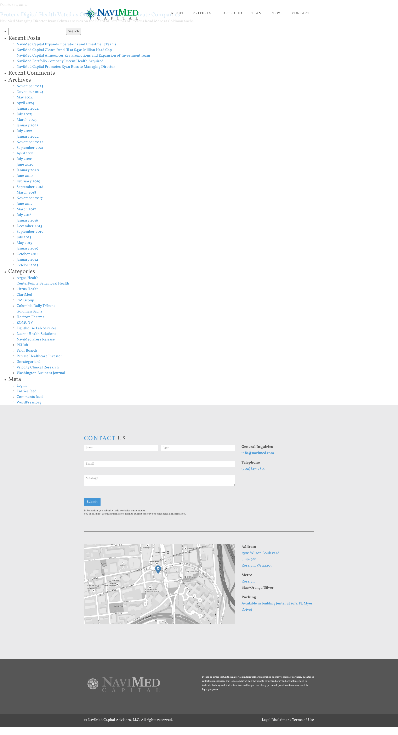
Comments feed (30, 397)
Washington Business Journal (41, 373)
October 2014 (28, 254)
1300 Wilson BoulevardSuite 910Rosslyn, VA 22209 (260, 559)
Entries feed (26, 391)
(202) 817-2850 (253, 468)
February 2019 (28, 181)
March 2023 (26, 119)
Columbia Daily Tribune (36, 306)
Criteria (202, 13)
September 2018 (30, 187)
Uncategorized (28, 361)
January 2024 (28, 108)
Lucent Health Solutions (36, 334)
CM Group (25, 300)
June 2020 (25, 164)
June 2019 (25, 175)
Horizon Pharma (30, 317)
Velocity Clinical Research (38, 367)
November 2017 (30, 198)
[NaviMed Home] (122, 686)
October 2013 (27, 265)
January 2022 (28, 136)
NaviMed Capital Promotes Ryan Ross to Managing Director (66, 66)
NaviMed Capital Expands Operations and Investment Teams (66, 44)
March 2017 (26, 209)
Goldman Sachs (29, 311)
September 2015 (30, 231)
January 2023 (27, 125)
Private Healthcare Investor (39, 356)
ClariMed (24, 294)
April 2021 (25, 153)
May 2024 (25, 97)
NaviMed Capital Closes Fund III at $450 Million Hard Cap (64, 50)
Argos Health (28, 278)
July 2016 (24, 215)
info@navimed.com (257, 453)
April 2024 (25, 103)
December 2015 (29, 226)
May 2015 (24, 243)
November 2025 (30, 86)
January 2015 (27, 248)
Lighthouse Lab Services (37, 328)
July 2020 (24, 159)
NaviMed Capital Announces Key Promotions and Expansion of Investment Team (83, 55)
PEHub (22, 345)
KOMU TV (25, 322)
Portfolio (231, 13)
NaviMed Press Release (36, 339)
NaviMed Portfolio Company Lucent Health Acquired (60, 61)
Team (256, 13)
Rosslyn (248, 581)
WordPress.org (29, 402)
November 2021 (30, 142)
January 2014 (27, 259)
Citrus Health (28, 289)
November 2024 (30, 91)
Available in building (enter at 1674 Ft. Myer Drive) (277, 606)
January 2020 (28, 170)
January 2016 (27, 220)
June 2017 (25, 203)
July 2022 (24, 131)
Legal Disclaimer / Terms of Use (288, 720)
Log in (22, 385)
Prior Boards (27, 350)
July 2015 (24, 237)
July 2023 (24, 114)
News (277, 13)
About (177, 13)
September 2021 (30, 147)
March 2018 (26, 192)
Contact (300, 13)
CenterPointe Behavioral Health (43, 283)
